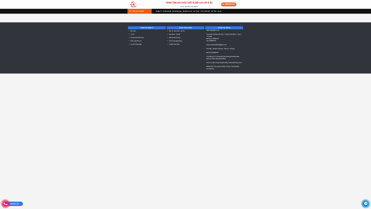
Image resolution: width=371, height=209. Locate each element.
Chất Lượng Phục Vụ (136, 41)
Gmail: (208, 44)
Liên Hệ (219, 11)
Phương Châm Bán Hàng (137, 37)
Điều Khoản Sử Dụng (174, 37)
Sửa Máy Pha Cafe (187, 11)
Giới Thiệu (213, 11)
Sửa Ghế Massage (177, 11)
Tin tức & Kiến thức (205, 11)
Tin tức (132, 34)
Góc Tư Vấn (196, 11)
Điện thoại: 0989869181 (212, 38)
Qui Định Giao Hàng (174, 44)
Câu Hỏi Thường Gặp (136, 44)
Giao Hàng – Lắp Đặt (174, 34)
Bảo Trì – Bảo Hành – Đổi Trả (176, 31)
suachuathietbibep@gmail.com (218, 44)
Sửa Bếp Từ (159, 11)
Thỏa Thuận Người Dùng (175, 41)
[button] (140, 11)
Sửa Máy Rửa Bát (167, 11)
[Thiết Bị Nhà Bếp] (139, 4)
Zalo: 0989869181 (211, 41)
